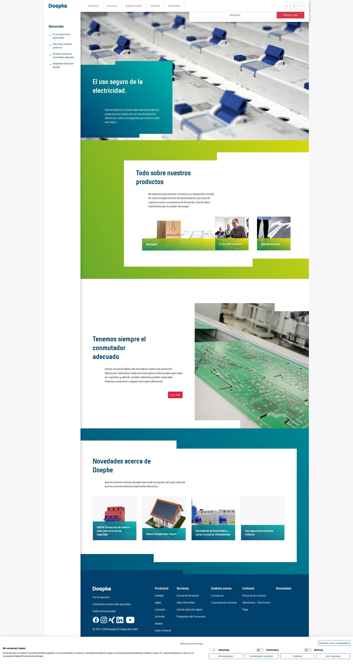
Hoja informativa (186, 602)
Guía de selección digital (189, 609)
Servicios (183, 588)
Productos (161, 588)
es (301, 6)
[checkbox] (212, 650)
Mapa (245, 609)
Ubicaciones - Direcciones (256, 602)
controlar (160, 616)
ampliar (159, 623)
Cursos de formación (188, 595)
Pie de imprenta (101, 597)
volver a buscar (163, 630)
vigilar (158, 602)
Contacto (248, 588)
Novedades (283, 588)
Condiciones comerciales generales (112, 604)
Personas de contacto (254, 595)
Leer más (175, 395)
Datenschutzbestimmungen (191, 643)
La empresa (217, 595)
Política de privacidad (104, 611)
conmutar (160, 609)
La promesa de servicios (224, 602)
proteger (159, 595)
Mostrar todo (290, 15)
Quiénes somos (221, 588)
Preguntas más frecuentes (191, 616)
